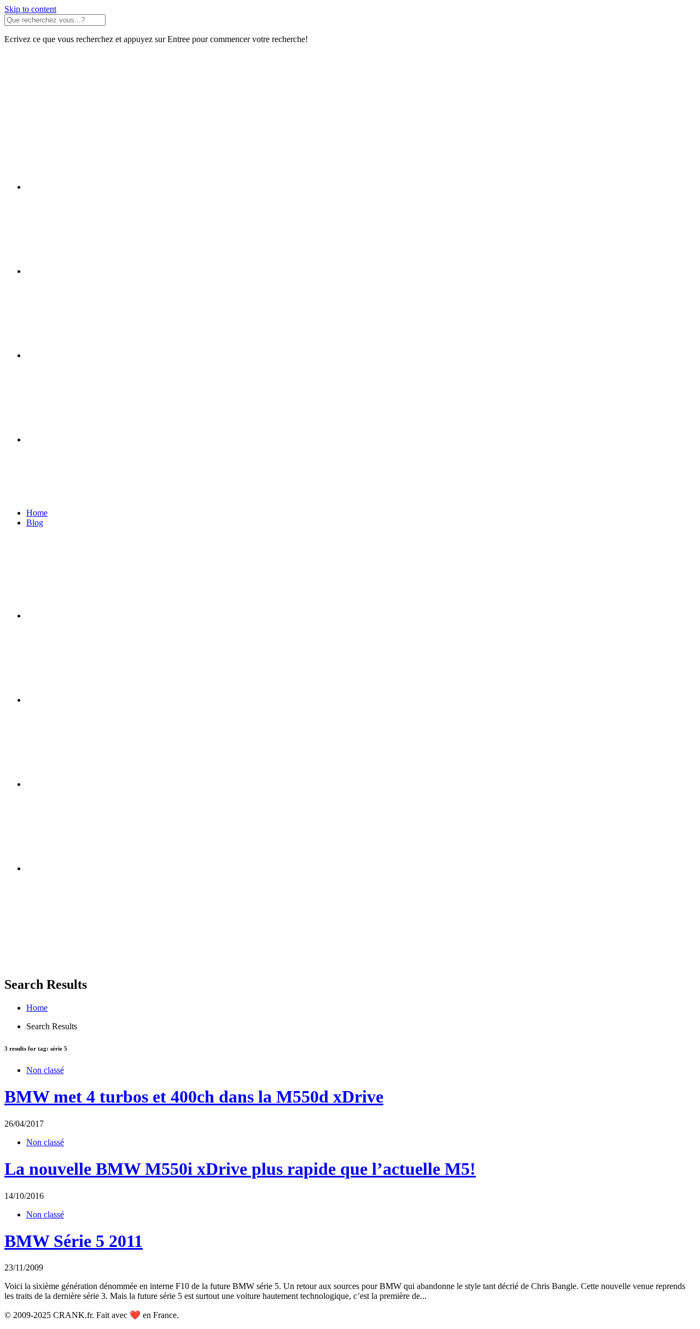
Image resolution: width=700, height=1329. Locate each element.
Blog (34, 522)
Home (37, 512)
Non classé (45, 1070)
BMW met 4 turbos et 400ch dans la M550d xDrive (193, 1096)
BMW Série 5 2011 (73, 1241)
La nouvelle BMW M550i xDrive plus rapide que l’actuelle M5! (240, 1169)
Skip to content (30, 9)
